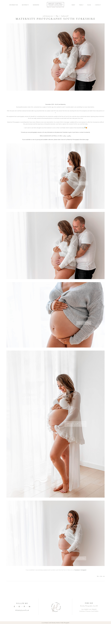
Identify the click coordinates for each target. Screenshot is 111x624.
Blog (57, 16)
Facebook (77, 570)
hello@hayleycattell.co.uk (22, 610)
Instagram (83, 570)
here (77, 132)
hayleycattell (64, 16)
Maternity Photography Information (76, 139)
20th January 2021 (48, 16)
